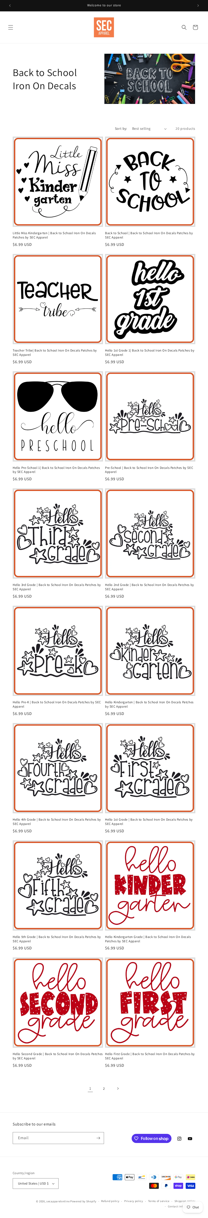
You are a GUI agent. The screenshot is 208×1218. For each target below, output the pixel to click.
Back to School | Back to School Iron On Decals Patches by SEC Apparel (149, 235)
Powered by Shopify (83, 1201)
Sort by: (121, 128)
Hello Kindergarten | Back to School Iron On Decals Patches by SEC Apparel (149, 704)
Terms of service (158, 1201)
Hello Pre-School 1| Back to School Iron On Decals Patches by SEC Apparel (56, 470)
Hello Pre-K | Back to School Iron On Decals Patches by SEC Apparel (57, 704)
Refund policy (110, 1201)
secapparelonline (58, 1201)
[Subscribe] (98, 1138)
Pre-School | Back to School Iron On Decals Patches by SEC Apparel (149, 470)
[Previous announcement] (9, 5)
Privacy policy (133, 1201)
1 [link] (90, 1088)
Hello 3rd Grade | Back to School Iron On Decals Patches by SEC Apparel (57, 587)
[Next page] (117, 1088)
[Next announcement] (198, 5)
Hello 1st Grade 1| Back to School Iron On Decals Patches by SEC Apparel (149, 352)
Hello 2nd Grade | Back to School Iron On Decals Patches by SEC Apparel (149, 587)
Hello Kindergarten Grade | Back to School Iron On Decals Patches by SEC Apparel (148, 939)
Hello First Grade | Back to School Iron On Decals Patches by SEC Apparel (150, 1056)
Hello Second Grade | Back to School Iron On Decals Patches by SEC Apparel (58, 1056)
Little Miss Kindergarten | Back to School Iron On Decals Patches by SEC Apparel (54, 235)
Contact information (181, 1206)
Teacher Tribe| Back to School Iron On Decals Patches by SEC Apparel (55, 352)
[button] (10, 27)
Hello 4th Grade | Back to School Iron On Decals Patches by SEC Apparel (57, 822)
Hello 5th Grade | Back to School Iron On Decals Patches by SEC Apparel (57, 939)
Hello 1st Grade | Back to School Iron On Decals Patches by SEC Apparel (149, 822)
